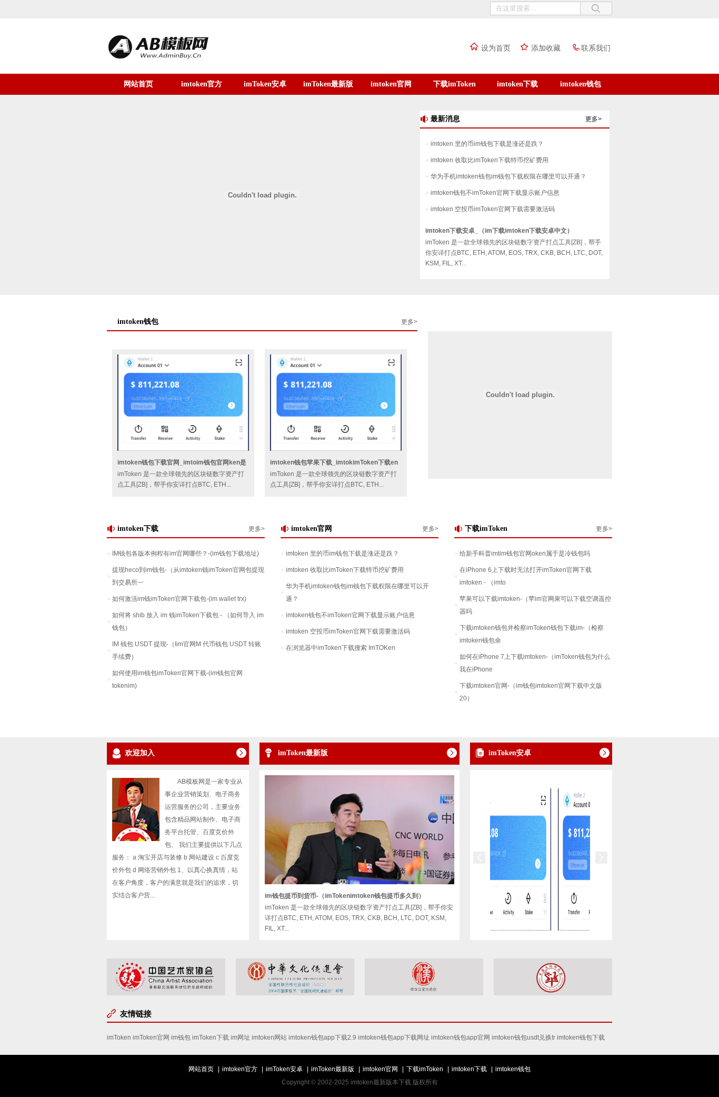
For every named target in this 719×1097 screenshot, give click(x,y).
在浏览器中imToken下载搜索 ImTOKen (340, 647)
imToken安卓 (265, 84)
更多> (593, 119)
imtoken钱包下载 (581, 1037)
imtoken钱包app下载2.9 (322, 1037)
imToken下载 (210, 1037)
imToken (119, 1037)
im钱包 (181, 1037)
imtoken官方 (201, 84)
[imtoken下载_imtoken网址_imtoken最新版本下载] (180, 59)
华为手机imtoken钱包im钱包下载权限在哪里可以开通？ (508, 176)
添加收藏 (546, 48)
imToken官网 (151, 1037)
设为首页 (496, 48)
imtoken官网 (391, 84)
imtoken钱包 (580, 84)
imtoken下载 (517, 84)
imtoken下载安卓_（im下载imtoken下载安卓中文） (499, 230)
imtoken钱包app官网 (460, 1037)
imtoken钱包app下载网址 (394, 1037)
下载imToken (454, 84)
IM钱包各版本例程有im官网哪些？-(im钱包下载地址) (185, 553)
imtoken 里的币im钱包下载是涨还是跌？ (487, 143)
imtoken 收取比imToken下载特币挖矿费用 (489, 160)
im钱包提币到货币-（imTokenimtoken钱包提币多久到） (345, 896)
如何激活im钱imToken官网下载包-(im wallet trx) (179, 598)
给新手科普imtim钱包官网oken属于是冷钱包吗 (525, 553)
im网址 (240, 1037)
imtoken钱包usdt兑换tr (523, 1037)
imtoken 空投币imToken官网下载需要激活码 (493, 209)
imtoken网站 (269, 1037)
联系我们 (596, 48)
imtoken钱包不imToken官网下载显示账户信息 (495, 192)
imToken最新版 (328, 84)
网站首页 (138, 84)
